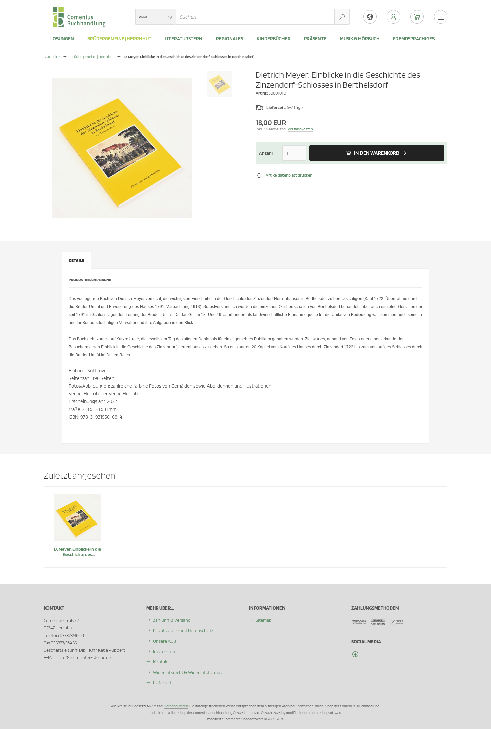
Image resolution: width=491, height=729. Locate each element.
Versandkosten (300, 128)
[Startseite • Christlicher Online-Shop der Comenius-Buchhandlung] (79, 10)
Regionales (229, 39)
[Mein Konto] (393, 17)
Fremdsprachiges (414, 39)
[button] (155, 17)
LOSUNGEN (62, 39)
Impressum (164, 651)
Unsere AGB (164, 641)
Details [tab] (76, 260)
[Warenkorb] (417, 17)
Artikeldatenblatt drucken (289, 175)
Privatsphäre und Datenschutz (183, 630)
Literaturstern (183, 39)
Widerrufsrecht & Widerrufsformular (189, 672)
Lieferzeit (162, 682)
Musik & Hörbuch (360, 39)
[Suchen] (342, 16)
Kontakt (161, 661)
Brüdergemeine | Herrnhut (119, 39)
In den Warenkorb (377, 153)
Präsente (315, 39)
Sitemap (264, 620)
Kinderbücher (274, 39)
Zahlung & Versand (172, 620)
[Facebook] (355, 654)
